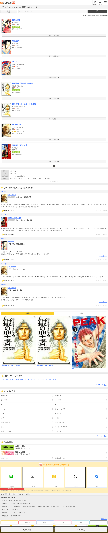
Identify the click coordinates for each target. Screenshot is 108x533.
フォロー (75, 486)
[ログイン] (100, 2)
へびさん (3, 284)
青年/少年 (45, 522)
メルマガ (32, 486)
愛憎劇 (33, 379)
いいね (96, 486)
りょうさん (4, 264)
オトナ (99, 522)
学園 (54, 379)
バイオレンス (24, 379)
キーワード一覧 (100, 385)
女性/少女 (27, 522)
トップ (9, 522)
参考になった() (9, 210)
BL (81, 522)
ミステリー (40, 379)
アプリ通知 (54, 486)
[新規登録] (95, 2)
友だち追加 (11, 487)
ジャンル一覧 (101, 436)
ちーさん (3, 238)
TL (63, 522)
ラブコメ (48, 379)
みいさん (3, 191)
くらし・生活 (14, 379)
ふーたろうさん (5, 215)
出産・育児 (4, 379)
